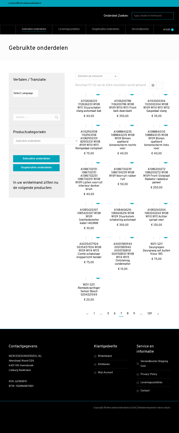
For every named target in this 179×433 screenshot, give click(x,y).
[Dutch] (14, 86)
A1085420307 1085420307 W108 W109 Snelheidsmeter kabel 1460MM (89, 216)
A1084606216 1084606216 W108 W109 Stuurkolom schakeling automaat (123, 215)
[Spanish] (32, 86)
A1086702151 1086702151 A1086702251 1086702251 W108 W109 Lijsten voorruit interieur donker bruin (88, 179)
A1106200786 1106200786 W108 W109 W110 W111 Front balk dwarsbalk (122, 106)
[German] (25, 86)
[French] (21, 86)
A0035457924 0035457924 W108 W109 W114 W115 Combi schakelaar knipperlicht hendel (89, 250)
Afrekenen (104, 364)
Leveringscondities (151, 382)
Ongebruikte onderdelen (36, 167)
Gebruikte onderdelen (36, 158)
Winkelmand (105, 356)
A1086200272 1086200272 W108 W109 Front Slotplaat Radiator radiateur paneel (156, 176)
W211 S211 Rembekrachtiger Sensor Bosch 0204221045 (89, 290)
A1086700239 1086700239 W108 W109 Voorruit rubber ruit (122, 174)
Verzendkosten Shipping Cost (154, 364)
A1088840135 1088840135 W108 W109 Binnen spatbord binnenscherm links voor (156, 140)
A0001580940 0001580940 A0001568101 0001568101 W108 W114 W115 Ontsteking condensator (123, 254)
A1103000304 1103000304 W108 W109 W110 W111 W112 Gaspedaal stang (156, 106)
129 (150, 313)
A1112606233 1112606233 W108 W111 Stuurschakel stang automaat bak (88, 106)
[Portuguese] (28, 86)
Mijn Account (105, 372)
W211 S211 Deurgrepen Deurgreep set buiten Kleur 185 (156, 249)
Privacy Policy (149, 374)
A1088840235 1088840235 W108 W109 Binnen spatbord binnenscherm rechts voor (122, 140)
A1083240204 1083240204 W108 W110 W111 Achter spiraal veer (156, 215)
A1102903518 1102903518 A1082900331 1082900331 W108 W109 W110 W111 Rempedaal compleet (88, 140)
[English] (18, 86)
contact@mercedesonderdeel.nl (24, 3)
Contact (145, 390)
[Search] (170, 16)
